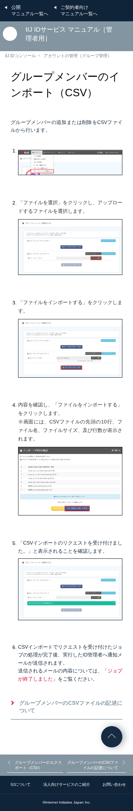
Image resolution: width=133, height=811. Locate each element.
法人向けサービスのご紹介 (66, 784)
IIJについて (21, 784)
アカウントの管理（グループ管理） (78, 55)
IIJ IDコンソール (20, 55)
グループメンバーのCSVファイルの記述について (70, 706)
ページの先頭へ (111, 736)
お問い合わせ (114, 784)
